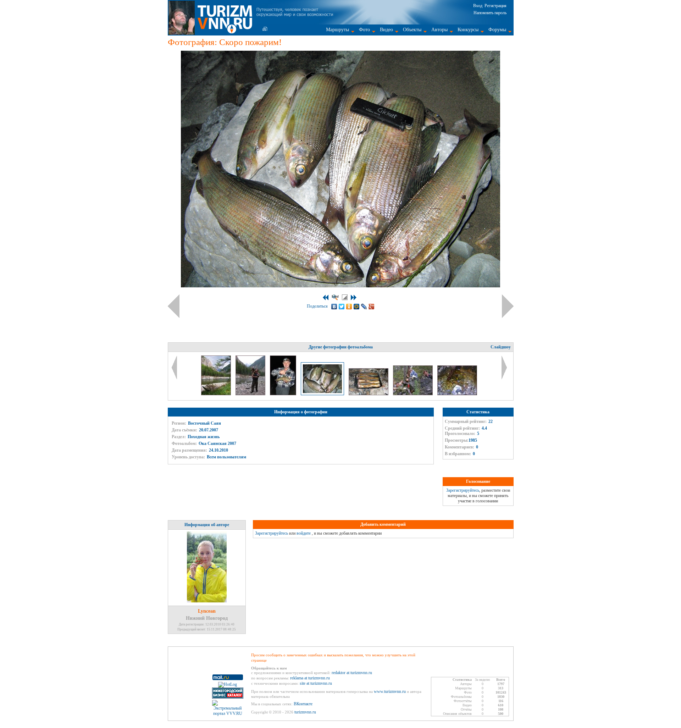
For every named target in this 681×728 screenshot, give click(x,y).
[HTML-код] (335, 297)
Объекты (412, 29)
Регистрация (495, 5)
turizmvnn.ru (305, 712)
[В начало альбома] (325, 297)
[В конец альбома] (353, 297)
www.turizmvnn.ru (390, 691)
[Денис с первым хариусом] (283, 393)
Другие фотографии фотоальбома (341, 346)
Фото (364, 29)
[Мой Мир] (356, 306)
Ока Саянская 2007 (217, 443)
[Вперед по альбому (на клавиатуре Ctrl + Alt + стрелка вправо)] (508, 306)
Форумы (497, 29)
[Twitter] (341, 306)
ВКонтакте (303, 703)
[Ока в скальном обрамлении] (216, 393)
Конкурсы (468, 29)
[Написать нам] (264, 29)
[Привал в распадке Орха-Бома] (413, 393)
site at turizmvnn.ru (316, 683)
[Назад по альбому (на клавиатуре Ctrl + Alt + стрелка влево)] (173, 306)
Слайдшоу (501, 346)
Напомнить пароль (490, 12)
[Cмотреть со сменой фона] (345, 297)
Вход (477, 5)
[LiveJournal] (364, 306)
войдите (304, 533)
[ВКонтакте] (334, 306)
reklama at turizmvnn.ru (310, 677)
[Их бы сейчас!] (369, 393)
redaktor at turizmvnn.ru (352, 672)
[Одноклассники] (349, 306)
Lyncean (207, 611)
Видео (386, 29)
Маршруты (337, 29)
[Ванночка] (457, 393)
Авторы (439, 29)
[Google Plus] (371, 306)
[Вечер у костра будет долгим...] (251, 393)
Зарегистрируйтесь (462, 490)
